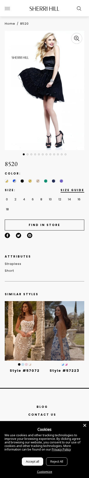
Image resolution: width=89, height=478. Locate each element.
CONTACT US (42, 415)
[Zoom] (76, 38)
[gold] (30, 181)
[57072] (25, 331)
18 (7, 209)
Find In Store (44, 225)
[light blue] (22, 364)
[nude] (38, 181)
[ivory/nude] (29, 364)
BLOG (42, 407)
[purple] (61, 181)
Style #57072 (25, 370)
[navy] (53, 181)
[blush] (26, 364)
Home (10, 23)
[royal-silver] (14, 181)
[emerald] (45, 181)
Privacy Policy (61, 449)
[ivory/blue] (62, 364)
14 (69, 199)
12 (59, 199)
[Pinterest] (29, 235)
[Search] (78, 8)
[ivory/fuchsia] (66, 364)
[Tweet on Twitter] (18, 235)
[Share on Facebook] (7, 235)
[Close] (84, 425)
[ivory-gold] (6, 181)
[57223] (64, 331)
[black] (22, 181)
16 (79, 199)
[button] (24, 154)
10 (50, 199)
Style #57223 (64, 370)
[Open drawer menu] (7, 8)
